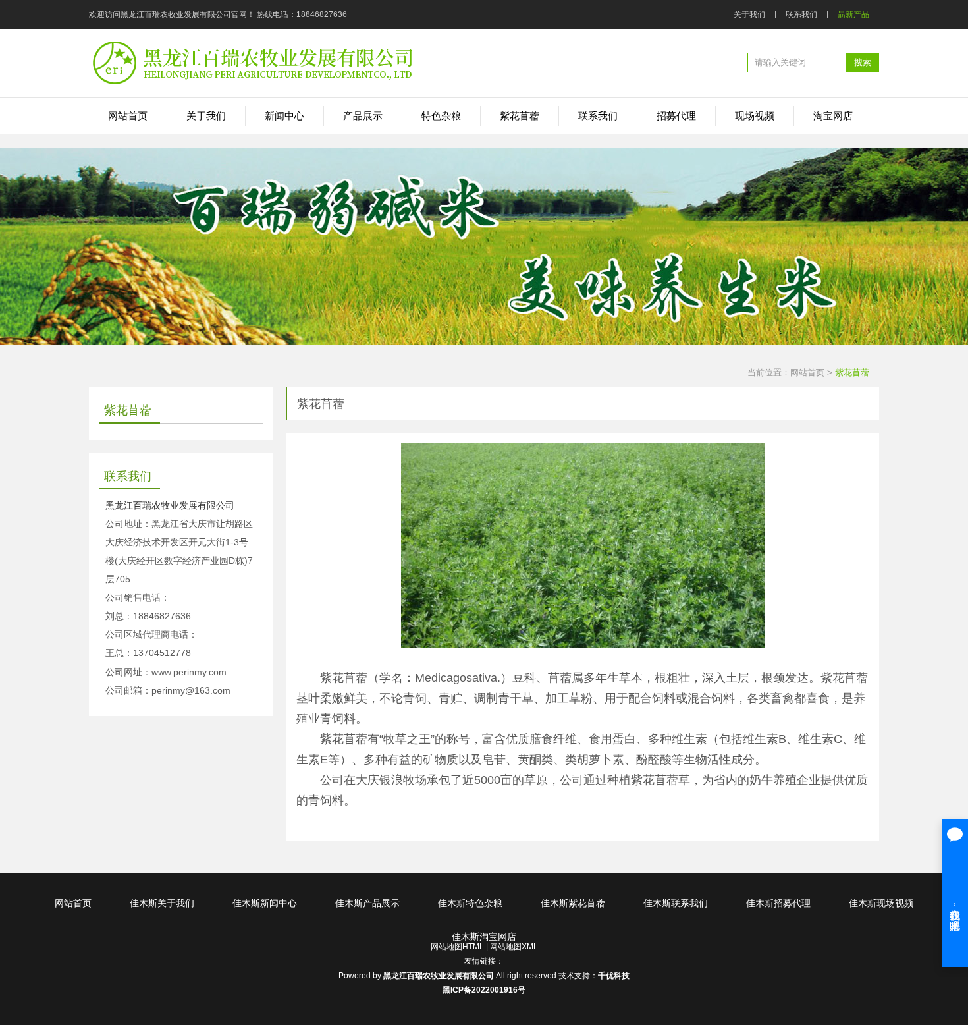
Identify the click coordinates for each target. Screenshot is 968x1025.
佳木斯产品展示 (367, 903)
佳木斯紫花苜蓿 (573, 903)
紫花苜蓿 (852, 372)
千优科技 (614, 975)
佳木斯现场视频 (881, 903)
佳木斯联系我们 (675, 903)
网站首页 (807, 372)
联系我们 (801, 14)
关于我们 (749, 14)
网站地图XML (514, 946)
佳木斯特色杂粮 (470, 903)
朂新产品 (853, 14)
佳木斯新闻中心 (264, 903)
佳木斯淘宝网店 (484, 936)
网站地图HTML (457, 946)
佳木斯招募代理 (778, 903)
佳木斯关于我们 (162, 903)
